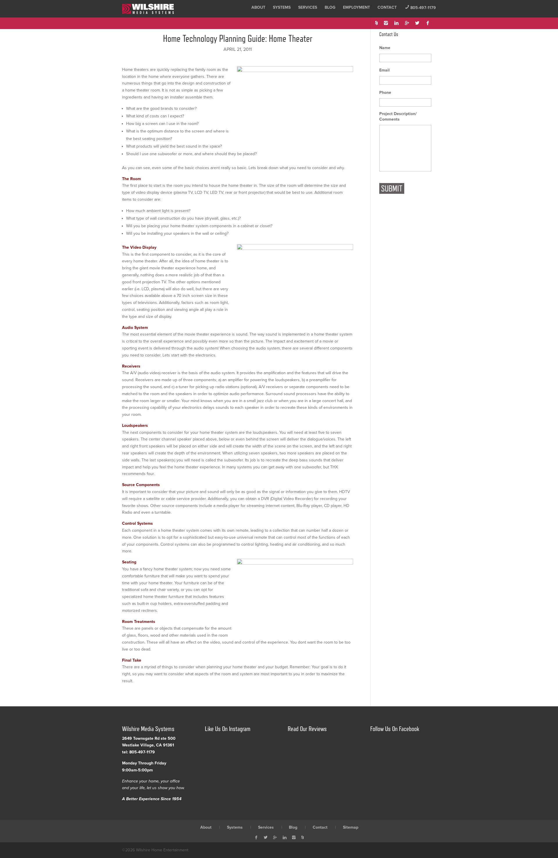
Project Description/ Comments (398, 116)
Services (307, 7)
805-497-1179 (420, 7)
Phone (385, 92)
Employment (356, 7)
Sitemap (350, 827)
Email (384, 70)
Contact (387, 7)
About (258, 7)
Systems (282, 7)
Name (384, 47)
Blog (330, 7)
